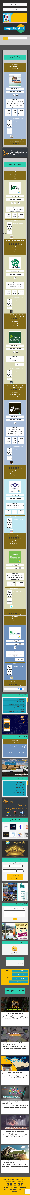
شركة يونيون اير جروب (15, 543)
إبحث (5, 38)
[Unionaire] (9, 685)
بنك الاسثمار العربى (15, 323)
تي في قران (22, 709)
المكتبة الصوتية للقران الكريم (16, 711)
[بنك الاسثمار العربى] (9, 389)
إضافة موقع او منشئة (15, 9)
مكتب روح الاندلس (15, 473)
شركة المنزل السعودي (15, 66)
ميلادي (24, 866)
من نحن (23, 1179)
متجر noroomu (21, 699)
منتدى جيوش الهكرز (19, 785)
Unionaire (15, 619)
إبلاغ (15, 919)
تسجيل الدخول (15, 4)
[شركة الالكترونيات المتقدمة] (9, 318)
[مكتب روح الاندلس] (9, 538)
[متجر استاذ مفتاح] (9, 468)
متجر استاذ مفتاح (15, 394)
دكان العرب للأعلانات (19, 701)
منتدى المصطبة (20, 790)
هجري (24, 870)
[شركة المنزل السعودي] (9, 144)
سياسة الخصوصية (13, 1179)
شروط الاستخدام (10, 1181)
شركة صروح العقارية (15, 174)
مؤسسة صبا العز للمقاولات (17, 704)
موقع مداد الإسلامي (19, 706)
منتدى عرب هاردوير (20, 795)
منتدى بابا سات (20, 787)
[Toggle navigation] (15, 42)
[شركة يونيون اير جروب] (9, 614)
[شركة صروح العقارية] (9, 244)
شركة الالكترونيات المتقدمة (15, 249)
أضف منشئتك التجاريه (19, 982)
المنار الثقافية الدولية (19, 792)
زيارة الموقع (14, 88)
